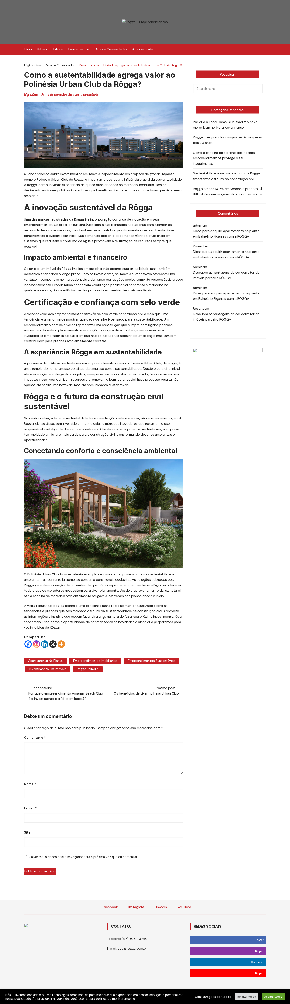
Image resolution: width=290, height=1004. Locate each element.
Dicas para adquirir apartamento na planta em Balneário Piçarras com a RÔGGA (226, 234)
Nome (30, 784)
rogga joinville (87, 669)
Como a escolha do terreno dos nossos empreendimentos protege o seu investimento (224, 158)
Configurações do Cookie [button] (213, 997)
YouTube (184, 907)
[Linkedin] (44, 644)
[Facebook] (28, 644)
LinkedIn (160, 907)
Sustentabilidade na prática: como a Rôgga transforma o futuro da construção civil (226, 176)
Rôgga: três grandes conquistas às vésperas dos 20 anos (227, 140)
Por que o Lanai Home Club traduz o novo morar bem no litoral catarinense (225, 125)
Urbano (42, 49)
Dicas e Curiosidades (111, 49)
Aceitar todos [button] (273, 996)
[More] (61, 644)
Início (28, 49)
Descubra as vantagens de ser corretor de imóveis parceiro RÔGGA (226, 275)
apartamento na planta (45, 661)
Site (27, 832)
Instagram (136, 907)
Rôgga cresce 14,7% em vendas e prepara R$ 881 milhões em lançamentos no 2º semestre (227, 192)
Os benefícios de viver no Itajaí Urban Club (146, 693)
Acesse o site (142, 49)
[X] (53, 644)
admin (34, 94)
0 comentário (89, 94)
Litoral (58, 49)
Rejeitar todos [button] (246, 996)
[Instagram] (36, 644)
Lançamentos (79, 49)
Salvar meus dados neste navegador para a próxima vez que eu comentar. (83, 857)
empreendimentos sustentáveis (151, 661)
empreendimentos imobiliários (95, 661)
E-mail (30, 808)
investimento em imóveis (47, 669)
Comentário (35, 737)
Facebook (110, 907)
